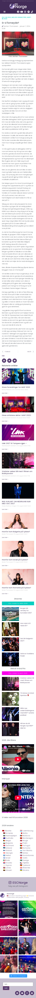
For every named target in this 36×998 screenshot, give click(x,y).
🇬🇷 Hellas (7, 855)
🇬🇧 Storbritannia (27, 855)
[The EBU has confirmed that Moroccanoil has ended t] (9, 909)
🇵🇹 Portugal (25, 845)
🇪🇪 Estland (7, 848)
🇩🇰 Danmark (8, 845)
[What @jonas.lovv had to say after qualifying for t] (9, 964)
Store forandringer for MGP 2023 (16, 387)
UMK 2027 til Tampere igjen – (14, 443)
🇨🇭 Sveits (23, 858)
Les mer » (5, 393)
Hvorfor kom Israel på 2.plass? (15, 559)
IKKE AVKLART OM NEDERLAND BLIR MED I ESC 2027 (16, 502)
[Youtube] (21, 12)
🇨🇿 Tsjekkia (24, 863)
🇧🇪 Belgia (7, 840)
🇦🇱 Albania (6, 830)
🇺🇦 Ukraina (24, 870)
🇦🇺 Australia (8, 838)
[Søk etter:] (18, 984)
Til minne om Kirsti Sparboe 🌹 (27, 694)
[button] (4, 11)
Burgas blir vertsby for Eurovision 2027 (26, 610)
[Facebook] (18, 12)
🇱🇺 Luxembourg (26, 830)
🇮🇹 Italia (6, 860)
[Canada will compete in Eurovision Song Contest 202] (9, 927)
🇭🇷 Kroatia (7, 863)
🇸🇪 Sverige (24, 860)
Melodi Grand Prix (19, 17)
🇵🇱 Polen (23, 843)
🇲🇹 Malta (24, 833)
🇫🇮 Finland (7, 850)
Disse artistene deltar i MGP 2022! (16, 415)
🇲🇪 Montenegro (26, 838)
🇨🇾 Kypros (7, 865)
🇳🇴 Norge (24, 840)
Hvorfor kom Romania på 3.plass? (16, 587)
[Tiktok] (32, 12)
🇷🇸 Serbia (24, 853)
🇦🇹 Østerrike (25, 867)
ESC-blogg (6, 17)
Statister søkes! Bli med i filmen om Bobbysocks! (17, 472)
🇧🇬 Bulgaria (8, 843)
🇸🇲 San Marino (26, 850)
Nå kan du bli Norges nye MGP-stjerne (27, 725)
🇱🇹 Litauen (7, 870)
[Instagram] (25, 12)
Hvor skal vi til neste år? (25, 624)
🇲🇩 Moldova (25, 835)
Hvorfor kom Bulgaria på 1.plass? (16, 531)
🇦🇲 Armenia (8, 833)
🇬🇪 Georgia (8, 853)
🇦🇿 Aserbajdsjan (10, 835)
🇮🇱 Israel (6, 858)
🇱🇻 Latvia (7, 867)
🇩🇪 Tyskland (25, 865)
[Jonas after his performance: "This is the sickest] (9, 945)
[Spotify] (28, 12)
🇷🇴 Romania (25, 848)
